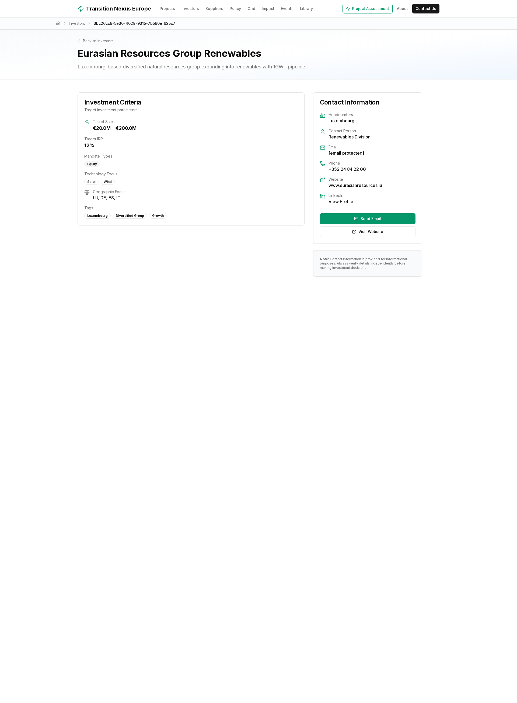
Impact (268, 8)
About (402, 8)
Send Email (371, 218)
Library (306, 8)
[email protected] (346, 153)
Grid (251, 8)
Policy (235, 8)
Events (287, 8)
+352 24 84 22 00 (347, 169)
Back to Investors (98, 41)
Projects (167, 8)
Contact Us (425, 8)
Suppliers (214, 8)
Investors (190, 8)
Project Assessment (370, 8)
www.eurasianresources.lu (355, 185)
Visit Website (370, 231)
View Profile (341, 201)
